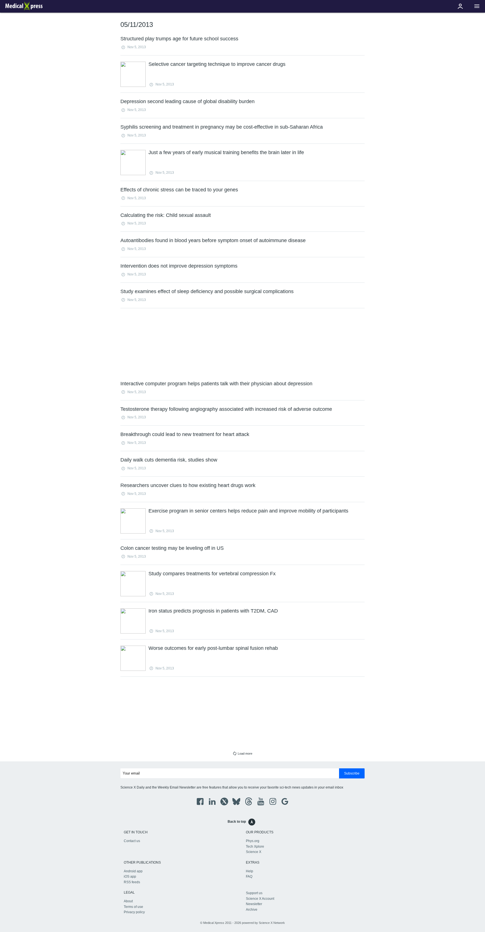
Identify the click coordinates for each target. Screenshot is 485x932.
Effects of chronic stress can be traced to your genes (179, 190)
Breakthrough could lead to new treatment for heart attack (184, 434)
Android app (133, 871)
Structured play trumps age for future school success (179, 38)
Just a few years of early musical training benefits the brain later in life (226, 152)
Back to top (237, 822)
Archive (251, 910)
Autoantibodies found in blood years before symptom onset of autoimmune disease (213, 240)
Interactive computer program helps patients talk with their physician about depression (216, 383)
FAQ (249, 876)
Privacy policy (134, 912)
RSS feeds (132, 882)
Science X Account (260, 899)
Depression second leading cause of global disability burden (187, 101)
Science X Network (272, 922)
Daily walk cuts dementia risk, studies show (168, 460)
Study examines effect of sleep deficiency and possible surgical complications (207, 291)
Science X (253, 852)
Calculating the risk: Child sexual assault (165, 215)
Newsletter (254, 904)
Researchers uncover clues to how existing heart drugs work (187, 485)
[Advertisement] (242, 343)
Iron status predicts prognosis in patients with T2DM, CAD (213, 611)
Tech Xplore (255, 846)
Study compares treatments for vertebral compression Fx (212, 573)
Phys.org (252, 841)
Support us (254, 893)
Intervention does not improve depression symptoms (178, 266)
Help (249, 871)
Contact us (132, 841)
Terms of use (133, 907)
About (128, 901)
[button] (477, 6)
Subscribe (352, 773)
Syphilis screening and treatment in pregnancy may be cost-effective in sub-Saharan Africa (221, 127)
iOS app (130, 876)
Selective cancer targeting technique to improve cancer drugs (216, 64)
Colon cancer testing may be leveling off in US (172, 548)
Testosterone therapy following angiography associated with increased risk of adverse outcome (226, 409)
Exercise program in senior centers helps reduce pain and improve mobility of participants (248, 511)
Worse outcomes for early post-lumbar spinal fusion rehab (213, 648)
